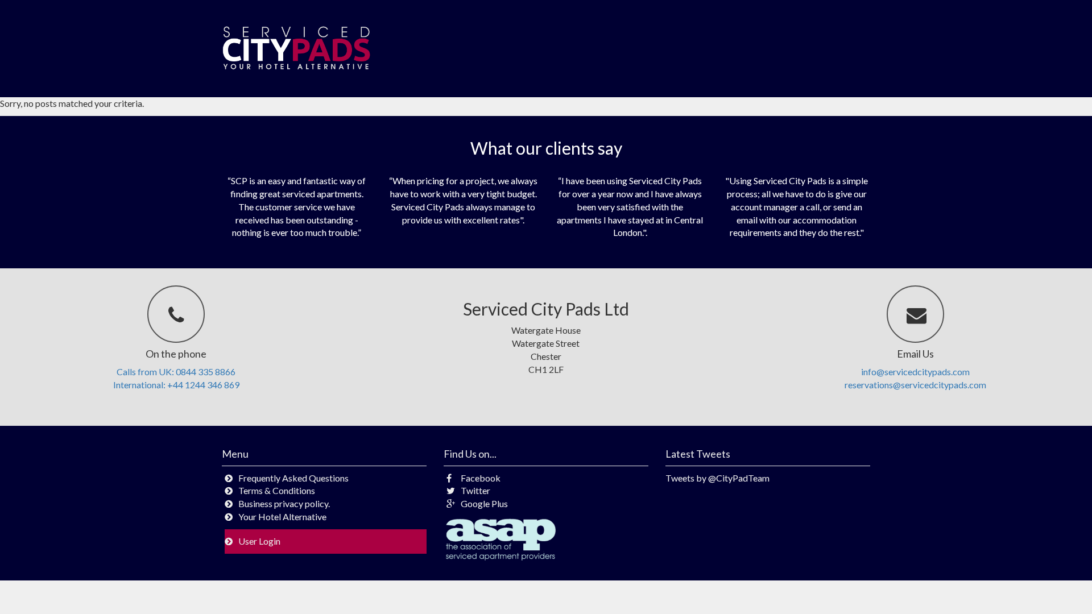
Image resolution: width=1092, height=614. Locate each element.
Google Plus (484, 503)
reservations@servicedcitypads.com (915, 384)
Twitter (475, 490)
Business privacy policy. (284, 503)
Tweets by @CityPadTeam (717, 477)
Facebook (480, 477)
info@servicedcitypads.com (915, 371)
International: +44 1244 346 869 (176, 384)
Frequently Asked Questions (293, 477)
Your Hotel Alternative (282, 516)
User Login (259, 541)
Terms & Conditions (276, 490)
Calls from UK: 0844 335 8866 (176, 371)
